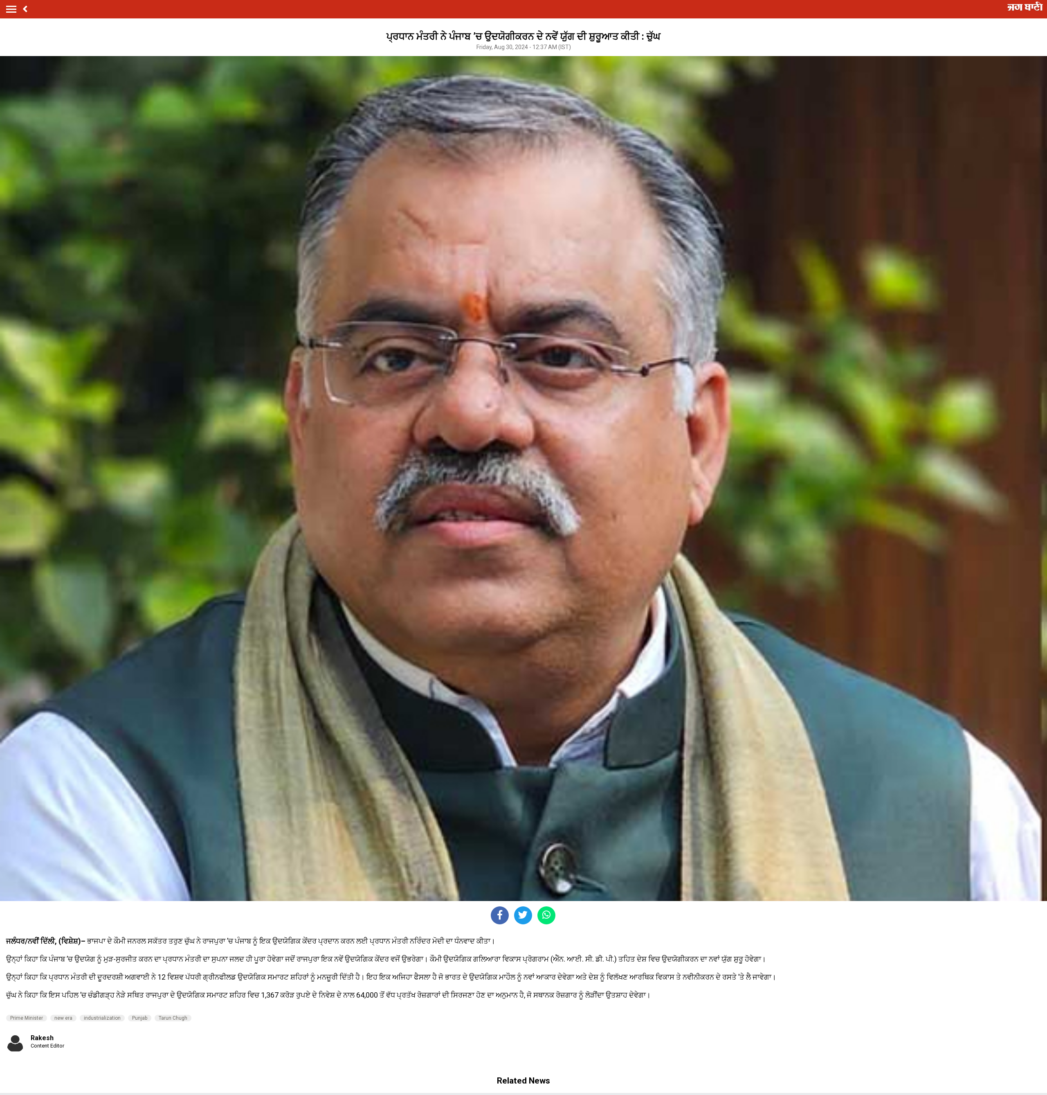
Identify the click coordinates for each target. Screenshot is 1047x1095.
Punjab (139, 1018)
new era (63, 1018)
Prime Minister (26, 1018)
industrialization (102, 1018)
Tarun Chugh (173, 1018)
